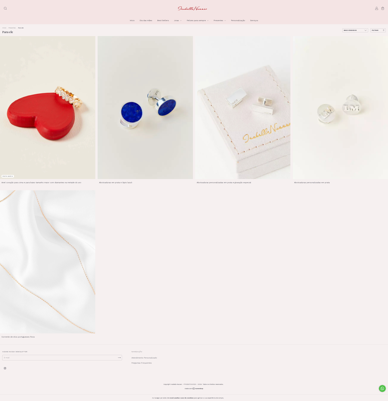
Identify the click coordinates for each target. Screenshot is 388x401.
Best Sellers (163, 20)
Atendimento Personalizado (144, 358)
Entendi (231, 397)
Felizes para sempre (196, 20)
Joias (176, 20)
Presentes (219, 20)
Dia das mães (146, 20)
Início (132, 20)
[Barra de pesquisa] (5, 9)
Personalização (238, 20)
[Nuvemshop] (194, 389)
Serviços (254, 20)
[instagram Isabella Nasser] (5, 368)
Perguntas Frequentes (142, 363)
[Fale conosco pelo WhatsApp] (382, 388)
